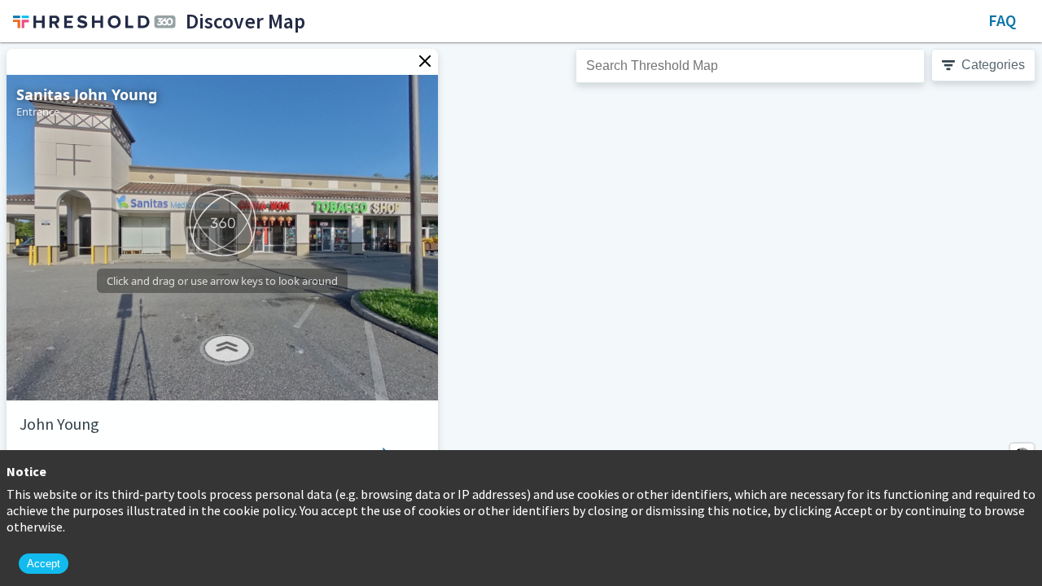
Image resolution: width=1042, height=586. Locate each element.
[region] (521, 314)
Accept (43, 564)
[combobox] (750, 66)
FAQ (1002, 20)
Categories (993, 65)
